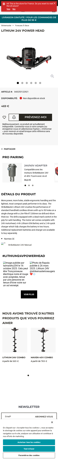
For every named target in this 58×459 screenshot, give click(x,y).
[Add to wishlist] (4, 117)
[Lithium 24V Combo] (14, 340)
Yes (8, 9)
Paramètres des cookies (29, 455)
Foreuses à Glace (22, 26)
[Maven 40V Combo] (43, 340)
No (13, 9)
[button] (15, 274)
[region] (29, 439)
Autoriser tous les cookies (29, 442)
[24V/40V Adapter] (12, 172)
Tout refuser (29, 449)
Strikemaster (6, 26)
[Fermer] (52, 422)
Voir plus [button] (29, 294)
